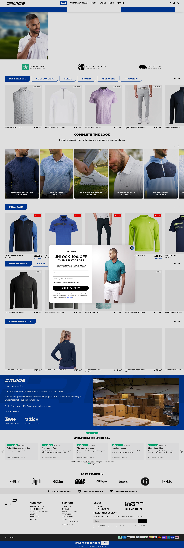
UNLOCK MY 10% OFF (71, 288)
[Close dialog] (132, 248)
